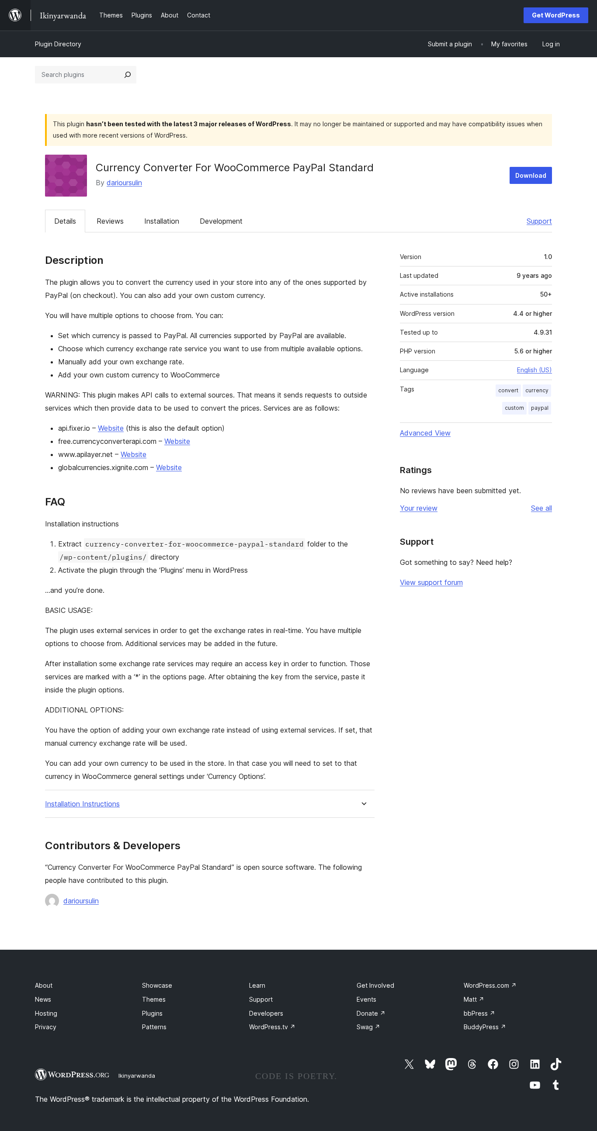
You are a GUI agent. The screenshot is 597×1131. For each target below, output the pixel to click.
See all (541, 508)
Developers (266, 1013)
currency (536, 390)
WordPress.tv (272, 1027)
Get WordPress (556, 15)
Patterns (154, 1027)
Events (366, 999)
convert (508, 390)
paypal (539, 408)
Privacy (45, 1027)
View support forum (431, 582)
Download (530, 175)
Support (539, 221)
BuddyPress (485, 1027)
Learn (257, 985)
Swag (368, 1027)
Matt (474, 999)
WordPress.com (490, 985)
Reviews (110, 221)
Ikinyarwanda (136, 1075)
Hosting (46, 1013)
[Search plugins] (127, 74)
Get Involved (375, 985)
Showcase (157, 985)
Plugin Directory (58, 44)
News (43, 999)
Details (65, 221)
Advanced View (425, 433)
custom (514, 408)
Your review (418, 508)
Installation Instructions (82, 804)
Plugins (152, 1013)
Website (111, 428)
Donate (371, 1013)
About (43, 985)
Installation (161, 221)
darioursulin (124, 182)
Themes (154, 999)
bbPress (479, 1013)
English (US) (534, 370)
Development (221, 221)
